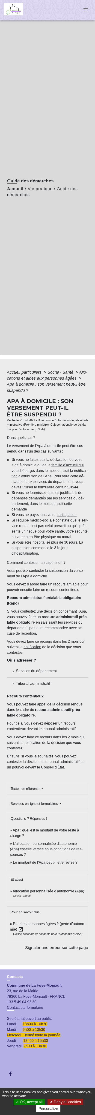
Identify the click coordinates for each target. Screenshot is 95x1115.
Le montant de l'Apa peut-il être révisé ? (45, 862)
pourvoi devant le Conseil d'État (38, 767)
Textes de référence (25, 789)
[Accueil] (21, 10)
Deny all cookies (67, 1102)
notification (32, 647)
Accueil (15, 188)
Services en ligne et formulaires (35, 803)
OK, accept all (31, 1102)
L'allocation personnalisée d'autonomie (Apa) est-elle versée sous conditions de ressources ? (46, 849)
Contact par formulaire (25, 1007)
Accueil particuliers (25, 372)
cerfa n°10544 (66, 487)
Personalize (48, 1109)
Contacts (15, 977)
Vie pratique (40, 188)
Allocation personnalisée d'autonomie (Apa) (48, 891)
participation (66, 515)
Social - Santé (61, 372)
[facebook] (12, 1073)
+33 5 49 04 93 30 (21, 1002)
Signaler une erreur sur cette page (56, 947)
